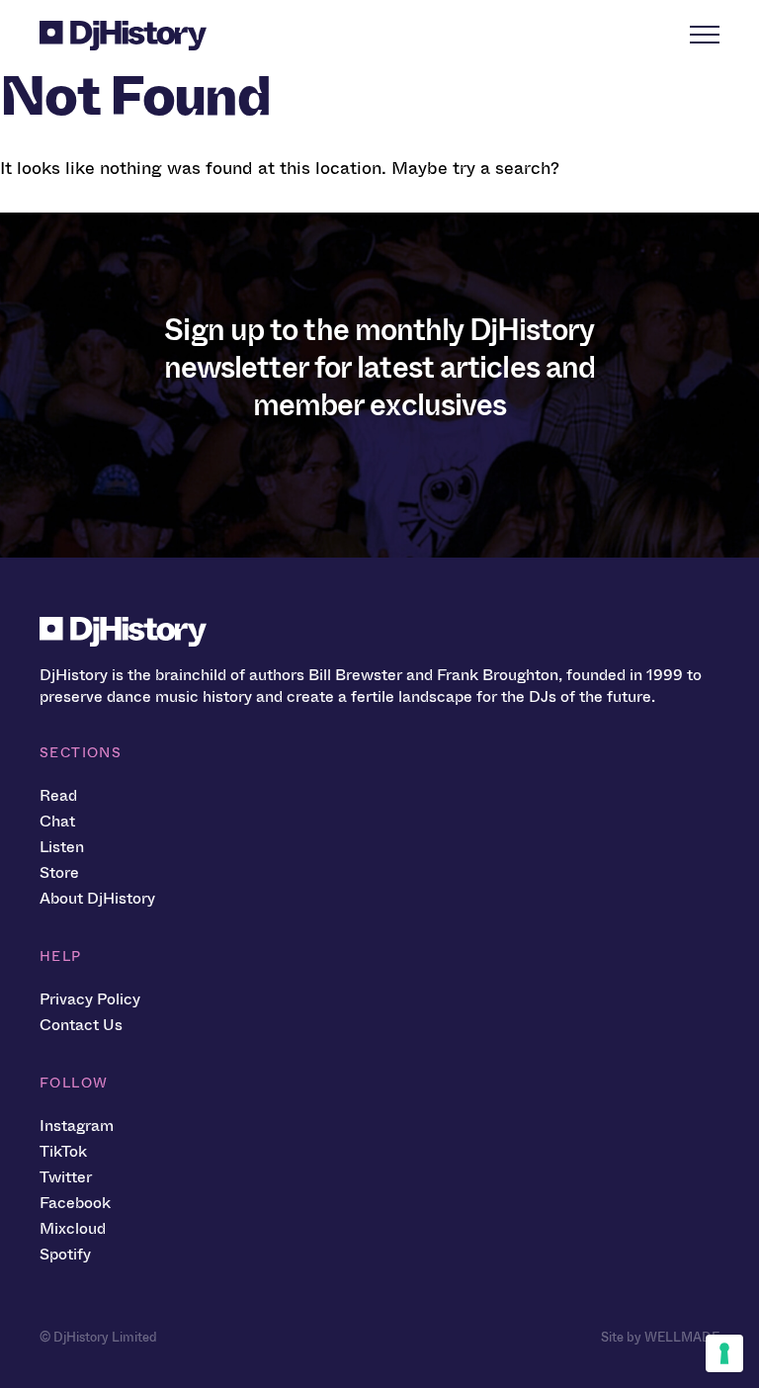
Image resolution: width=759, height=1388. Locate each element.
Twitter (66, 1177)
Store (59, 872)
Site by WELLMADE (660, 1337)
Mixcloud (73, 1228)
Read (58, 795)
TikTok (63, 1151)
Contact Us (81, 1024)
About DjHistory (97, 898)
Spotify (65, 1254)
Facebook (75, 1202)
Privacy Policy (90, 999)
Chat (57, 821)
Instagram (77, 1125)
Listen (62, 846)
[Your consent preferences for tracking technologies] (724, 1353)
